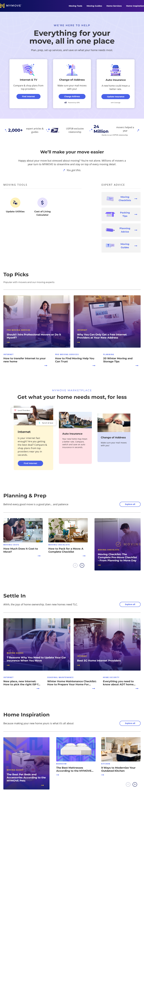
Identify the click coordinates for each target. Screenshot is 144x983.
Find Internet (30, 463)
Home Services (114, 6)
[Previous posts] (75, 565)
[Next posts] (82, 565)
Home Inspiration (135, 6)
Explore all (130, 504)
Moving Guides (94, 6)
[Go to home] (14, 5)
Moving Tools (75, 6)
